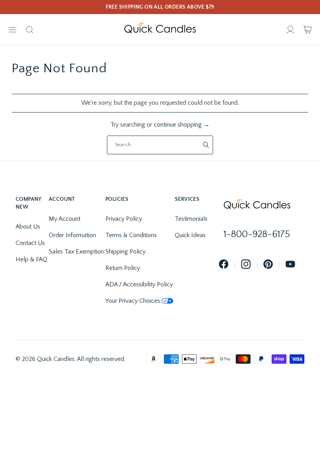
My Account (64, 218)
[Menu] (12, 29)
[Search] (29, 29)
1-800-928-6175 (257, 234)
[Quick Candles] (160, 29)
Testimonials (191, 218)
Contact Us (30, 243)
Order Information (72, 235)
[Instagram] (246, 264)
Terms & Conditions (131, 235)
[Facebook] (223, 264)
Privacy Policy (123, 218)
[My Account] (290, 29)
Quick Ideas (190, 235)
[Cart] (307, 29)
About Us (28, 226)
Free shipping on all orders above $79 (160, 7)
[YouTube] (290, 264)
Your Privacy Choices (132, 300)
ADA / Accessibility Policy (139, 284)
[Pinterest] (268, 264)
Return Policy (122, 268)
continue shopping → (182, 124)
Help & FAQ (31, 259)
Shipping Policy (125, 251)
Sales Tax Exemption (76, 251)
